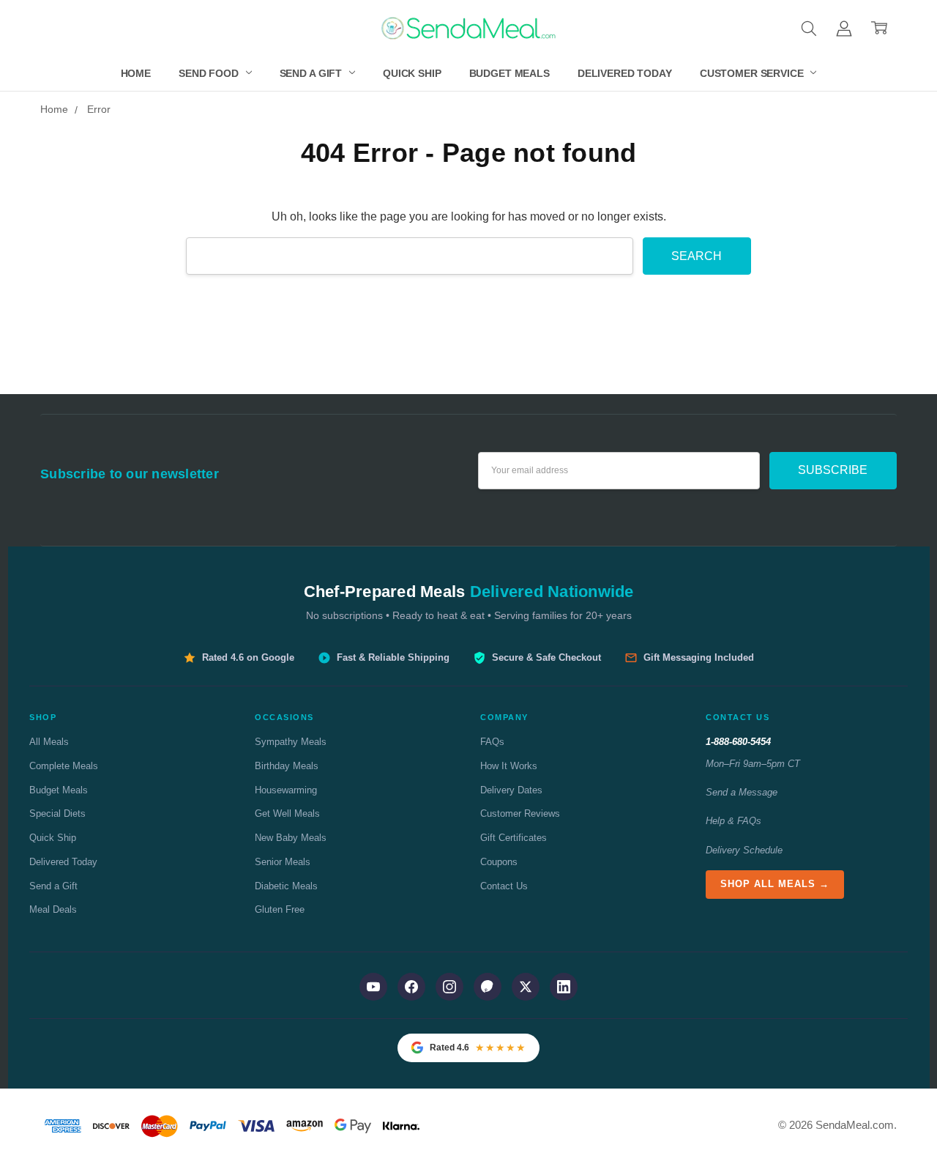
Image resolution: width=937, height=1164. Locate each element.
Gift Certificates (513, 837)
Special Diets (57, 813)
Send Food (210, 73)
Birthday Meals (286, 765)
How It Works (508, 765)
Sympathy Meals (290, 741)
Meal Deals (53, 909)
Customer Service (753, 73)
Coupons (499, 861)
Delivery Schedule (744, 850)
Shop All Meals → (774, 883)
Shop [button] (42, 717)
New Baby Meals (290, 837)
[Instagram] (449, 987)
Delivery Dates (511, 790)
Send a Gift (312, 73)
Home (136, 73)
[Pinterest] (487, 987)
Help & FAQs (733, 820)
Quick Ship (412, 73)
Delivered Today (625, 73)
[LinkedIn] (564, 987)
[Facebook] (411, 987)
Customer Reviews (520, 813)
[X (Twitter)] (526, 987)
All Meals (49, 741)
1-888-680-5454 (738, 741)
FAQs (492, 741)
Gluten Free (280, 909)
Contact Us (504, 886)
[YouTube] (373, 987)
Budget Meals (509, 73)
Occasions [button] (284, 717)
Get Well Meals (287, 813)
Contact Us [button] (737, 717)
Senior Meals (282, 861)
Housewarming (286, 790)
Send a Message (741, 792)
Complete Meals (63, 765)
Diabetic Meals (286, 886)
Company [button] (504, 717)
